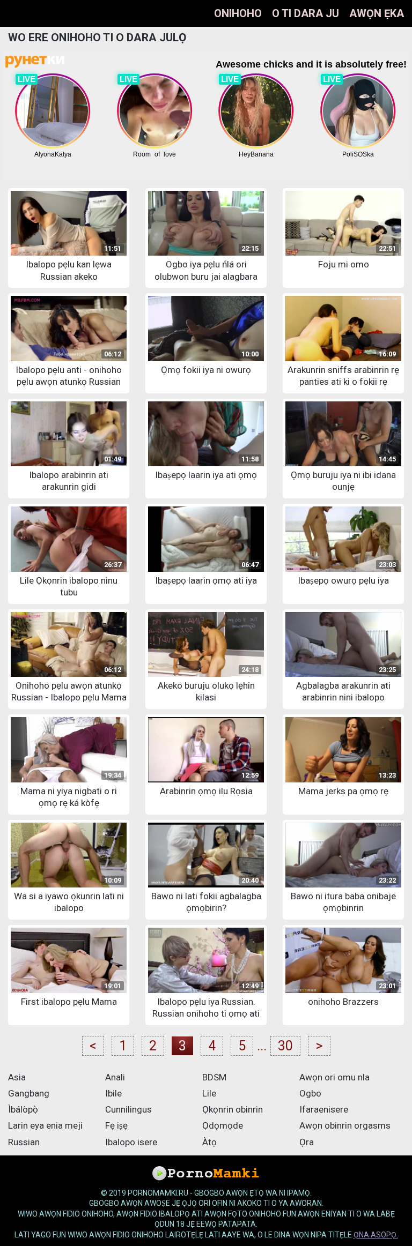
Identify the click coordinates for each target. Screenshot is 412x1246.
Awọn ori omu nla (334, 1077)
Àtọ (209, 1142)
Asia (17, 1077)
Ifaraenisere (323, 1109)
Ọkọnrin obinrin (232, 1109)
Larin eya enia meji (45, 1125)
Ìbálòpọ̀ (23, 1109)
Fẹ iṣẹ (116, 1125)
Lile (209, 1093)
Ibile (113, 1093)
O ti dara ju (305, 13)
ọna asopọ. (376, 1234)
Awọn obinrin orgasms (345, 1125)
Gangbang (28, 1093)
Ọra (306, 1142)
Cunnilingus (128, 1109)
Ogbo (310, 1093)
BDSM (214, 1077)
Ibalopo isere (131, 1142)
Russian (24, 1142)
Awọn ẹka (376, 13)
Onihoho (238, 13)
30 (285, 1046)
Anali (115, 1077)
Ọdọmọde (222, 1125)
